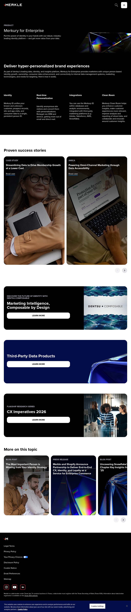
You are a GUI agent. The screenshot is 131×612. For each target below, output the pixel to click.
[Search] (116, 5)
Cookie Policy (23, 609)
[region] (65, 606)
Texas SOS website (31, 596)
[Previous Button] (117, 270)
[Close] (127, 606)
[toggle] (124, 5)
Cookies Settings (97, 606)
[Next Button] (124, 270)
